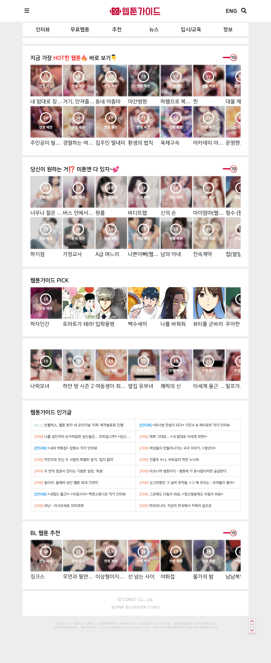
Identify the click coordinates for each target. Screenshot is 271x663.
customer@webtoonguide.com (120, 627)
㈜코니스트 (62, 623)
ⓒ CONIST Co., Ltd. (136, 599)
